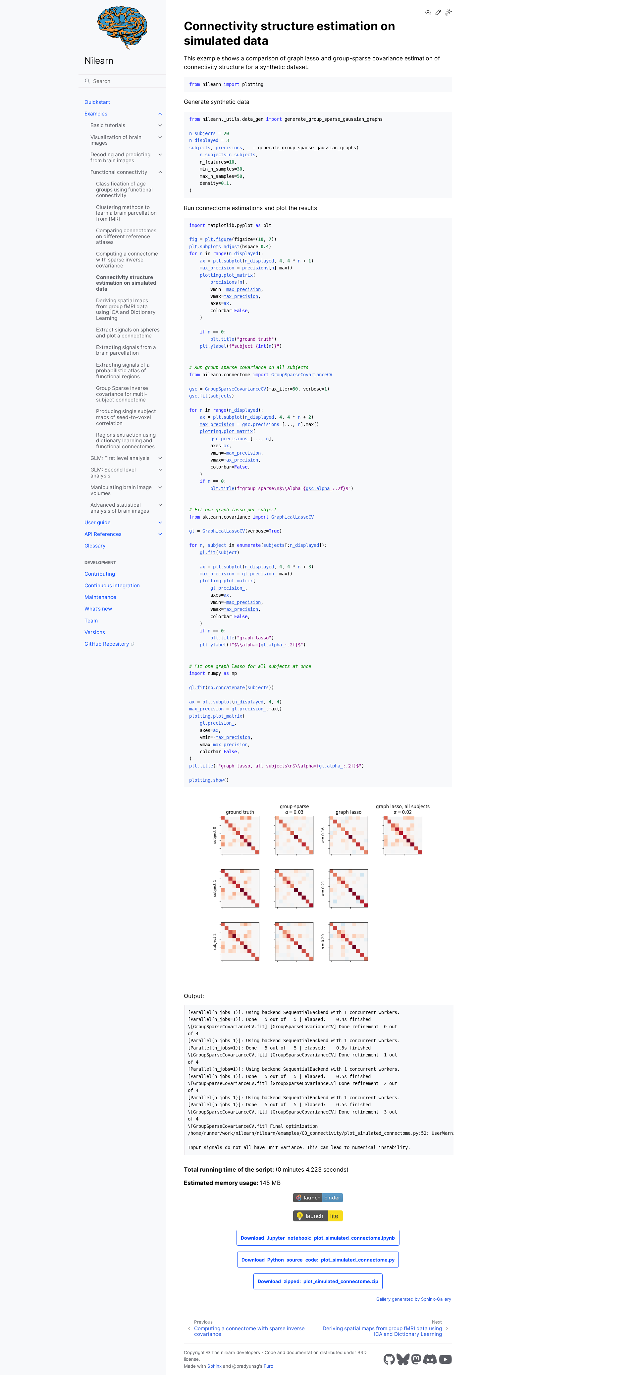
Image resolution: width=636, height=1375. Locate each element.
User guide (97, 522)
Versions (94, 632)
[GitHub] (389, 1359)
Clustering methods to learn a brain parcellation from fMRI (126, 213)
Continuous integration (112, 585)
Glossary (95, 546)
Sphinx (214, 1366)
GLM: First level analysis (119, 458)
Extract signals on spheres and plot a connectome (128, 332)
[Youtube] (445, 1359)
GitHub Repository (106, 644)
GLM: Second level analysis (113, 473)
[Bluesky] (403, 1359)
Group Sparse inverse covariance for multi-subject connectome (122, 394)
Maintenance (100, 597)
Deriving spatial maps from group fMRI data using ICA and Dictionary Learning (126, 309)
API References (103, 534)
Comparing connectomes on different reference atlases (126, 236)
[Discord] (430, 1359)
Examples (95, 113)
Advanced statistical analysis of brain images (119, 508)
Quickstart (97, 102)
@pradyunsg (245, 1366)
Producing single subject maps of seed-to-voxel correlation (126, 417)
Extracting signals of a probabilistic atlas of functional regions (123, 371)
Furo (268, 1366)
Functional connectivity (118, 172)
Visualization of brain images (115, 140)
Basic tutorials (107, 125)
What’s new (98, 609)
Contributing (99, 574)
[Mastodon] (416, 1359)
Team (91, 620)
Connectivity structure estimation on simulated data (126, 283)
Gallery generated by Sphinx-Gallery (413, 1299)
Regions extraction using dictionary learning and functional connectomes (126, 441)
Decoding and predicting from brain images (120, 157)
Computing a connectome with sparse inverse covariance (127, 259)
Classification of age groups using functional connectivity (124, 189)
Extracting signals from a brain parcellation (126, 350)
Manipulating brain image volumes (121, 490)
